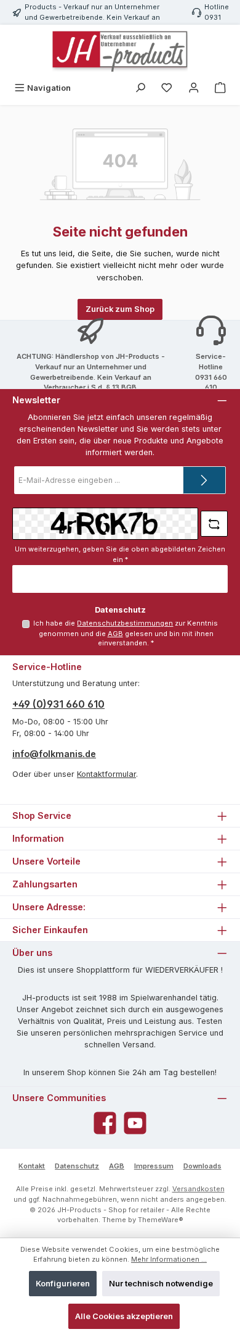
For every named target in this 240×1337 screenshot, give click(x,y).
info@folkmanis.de (54, 753)
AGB (115, 633)
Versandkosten (198, 1188)
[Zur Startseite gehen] (120, 51)
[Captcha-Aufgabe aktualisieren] (214, 524)
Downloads (202, 1166)
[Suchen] (140, 88)
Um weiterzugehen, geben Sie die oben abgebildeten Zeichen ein (120, 554)
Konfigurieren (63, 1283)
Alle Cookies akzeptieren (124, 1316)
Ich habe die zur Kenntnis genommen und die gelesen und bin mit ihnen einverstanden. (125, 633)
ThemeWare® (160, 1219)
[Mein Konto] (193, 88)
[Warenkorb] (220, 88)
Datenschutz (77, 1166)
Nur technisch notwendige (161, 1283)
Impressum (154, 1166)
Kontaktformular (106, 774)
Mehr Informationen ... (169, 1259)
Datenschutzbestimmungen (125, 623)
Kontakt (31, 1166)
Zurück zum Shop (120, 309)
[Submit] (204, 480)
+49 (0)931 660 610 (58, 704)
